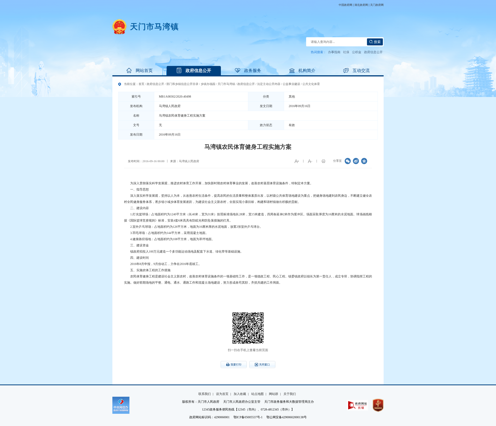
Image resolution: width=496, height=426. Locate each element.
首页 (141, 84)
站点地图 (257, 394)
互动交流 (361, 70)
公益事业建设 (291, 84)
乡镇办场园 (208, 84)
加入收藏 (240, 394)
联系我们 (204, 394)
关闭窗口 (264, 364)
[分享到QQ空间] (364, 161)
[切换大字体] (297, 161)
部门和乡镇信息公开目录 (182, 84)
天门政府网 (377, 4)
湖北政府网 (361, 4)
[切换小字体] (310, 161)
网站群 (273, 394)
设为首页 (222, 394)
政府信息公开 (373, 52)
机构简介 (306, 70)
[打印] (323, 161)
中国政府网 (345, 4)
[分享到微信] (348, 161)
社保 (346, 52)
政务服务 (252, 70)
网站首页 (144, 70)
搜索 (377, 42)
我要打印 (236, 364)
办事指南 (334, 52)
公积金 (356, 52)
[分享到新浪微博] (356, 161)
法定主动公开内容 (268, 84)
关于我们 (289, 394)
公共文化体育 (311, 84)
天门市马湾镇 (226, 84)
